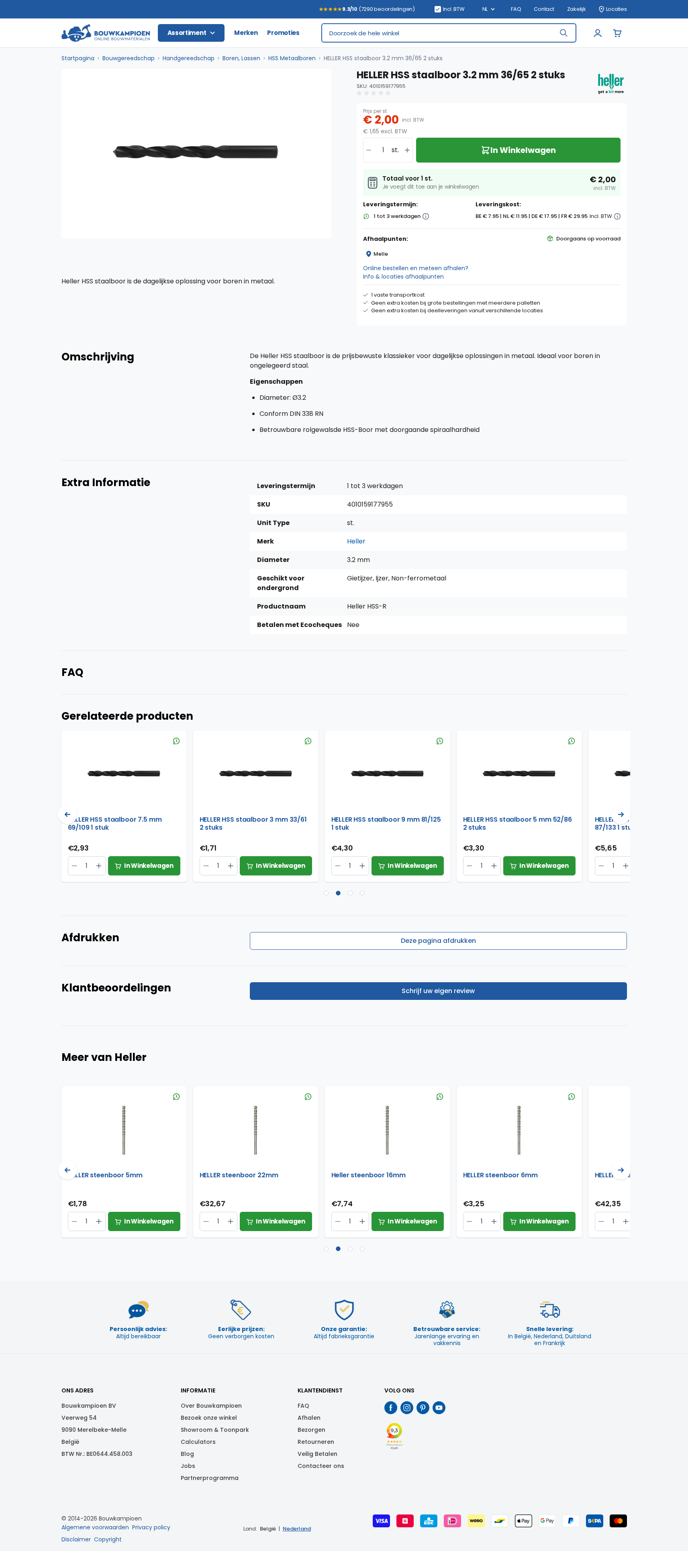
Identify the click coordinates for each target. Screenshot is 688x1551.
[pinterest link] (422, 1407)
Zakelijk (576, 9)
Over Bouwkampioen (211, 1406)
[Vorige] (67, 814)
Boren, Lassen (241, 58)
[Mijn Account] (598, 33)
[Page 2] (338, 893)
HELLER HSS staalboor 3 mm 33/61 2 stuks (253, 824)
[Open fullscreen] (196, 153)
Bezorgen (311, 1430)
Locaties (616, 9)
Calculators (198, 1442)
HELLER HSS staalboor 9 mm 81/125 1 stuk (386, 824)
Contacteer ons (321, 1466)
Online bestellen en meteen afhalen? (415, 268)
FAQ (516, 9)
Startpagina (77, 58)
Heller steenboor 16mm (368, 1175)
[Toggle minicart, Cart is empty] (617, 33)
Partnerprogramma (210, 1478)
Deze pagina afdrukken (438, 940)
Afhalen (309, 1418)
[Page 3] (350, 893)
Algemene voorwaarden (95, 1527)
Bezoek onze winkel (209, 1418)
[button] (375, 93)
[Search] (563, 33)
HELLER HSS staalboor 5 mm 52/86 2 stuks (517, 824)
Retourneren (316, 1442)
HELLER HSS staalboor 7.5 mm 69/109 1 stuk (115, 824)
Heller (356, 541)
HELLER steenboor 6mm (500, 1175)
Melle (381, 254)
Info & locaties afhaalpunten (403, 277)
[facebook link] (390, 1407)
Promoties (283, 32)
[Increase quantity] (407, 150)
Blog (187, 1454)
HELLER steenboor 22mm (239, 1175)
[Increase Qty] (74, 865)
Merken (245, 32)
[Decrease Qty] (99, 865)
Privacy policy (151, 1527)
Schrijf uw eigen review (438, 990)
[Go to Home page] (105, 33)
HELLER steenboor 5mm (105, 1175)
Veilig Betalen (317, 1454)
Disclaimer (76, 1539)
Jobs (188, 1466)
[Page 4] (362, 893)
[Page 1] (326, 893)
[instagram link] (406, 1407)
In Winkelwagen (149, 865)
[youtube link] (439, 1407)
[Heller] (611, 84)
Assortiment (186, 32)
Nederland (297, 1529)
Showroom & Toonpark (215, 1430)
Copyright (108, 1539)
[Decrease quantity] (368, 150)
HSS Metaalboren (292, 58)
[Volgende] (621, 814)
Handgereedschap (188, 58)
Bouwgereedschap (128, 58)
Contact (544, 9)
